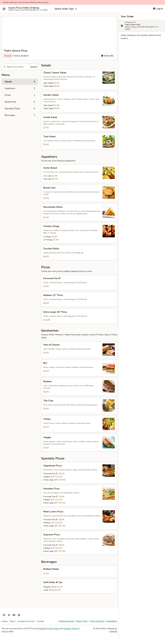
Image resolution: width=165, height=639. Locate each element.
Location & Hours (26, 621)
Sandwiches (20, 101)
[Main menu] (4, 9)
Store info (108, 55)
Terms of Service (97, 621)
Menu (12, 621)
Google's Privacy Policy (49, 628)
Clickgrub (113, 631)
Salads (20, 81)
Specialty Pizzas (20, 108)
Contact (40, 621)
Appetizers (20, 88)
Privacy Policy (82, 621)
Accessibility (111, 621)
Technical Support (66, 621)
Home (5, 621)
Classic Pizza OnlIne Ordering (23, 8)
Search (33, 67)
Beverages (20, 115)
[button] (79, 79)
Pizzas (20, 95)
